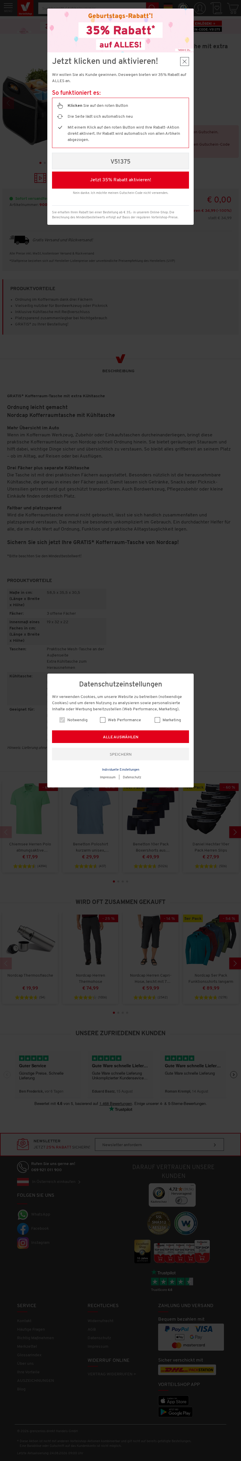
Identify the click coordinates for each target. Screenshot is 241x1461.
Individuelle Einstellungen (120, 770)
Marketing (171, 720)
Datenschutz (132, 777)
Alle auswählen (120, 737)
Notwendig (77, 720)
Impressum (108, 777)
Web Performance (124, 720)
